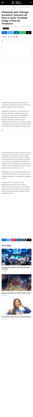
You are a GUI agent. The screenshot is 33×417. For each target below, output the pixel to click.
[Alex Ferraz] (16, 2)
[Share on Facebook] (4, 32)
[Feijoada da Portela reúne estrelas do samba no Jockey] (16, 257)
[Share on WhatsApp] (22, 32)
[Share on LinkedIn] (16, 32)
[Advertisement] (16, 81)
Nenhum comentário (25, 26)
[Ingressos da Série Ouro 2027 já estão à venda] (16, 282)
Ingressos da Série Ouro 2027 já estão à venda (16, 293)
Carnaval (6, 28)
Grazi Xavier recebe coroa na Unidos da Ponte (16, 317)
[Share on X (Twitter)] (10, 32)
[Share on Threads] (28, 32)
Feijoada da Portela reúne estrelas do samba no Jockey (16, 268)
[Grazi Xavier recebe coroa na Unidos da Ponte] (16, 306)
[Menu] (3, 2)
